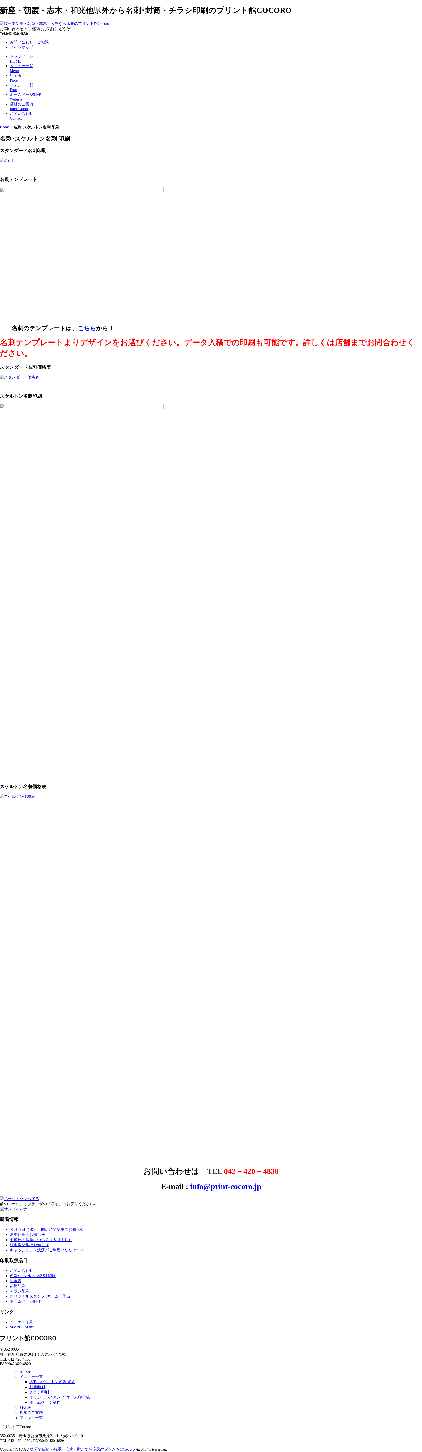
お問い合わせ (21, 1270)
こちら (87, 328)
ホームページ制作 (25, 1301)
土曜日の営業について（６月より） (41, 1240)
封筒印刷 (17, 1286)
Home (5, 127)
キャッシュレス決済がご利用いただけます (47, 1250)
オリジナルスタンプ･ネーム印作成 (40, 1296)
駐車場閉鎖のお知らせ (29, 1245)
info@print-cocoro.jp (225, 1186)
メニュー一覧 (31, 1377)
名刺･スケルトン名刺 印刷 (33, 1276)
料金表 (15, 1281)
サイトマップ (21, 47)
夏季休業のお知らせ (27, 1235)
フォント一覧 (31, 1418)
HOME (25, 1372)
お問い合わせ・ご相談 (29, 42)
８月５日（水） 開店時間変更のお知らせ (47, 1229)
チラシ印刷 (19, 1291)
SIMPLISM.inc (22, 1327)
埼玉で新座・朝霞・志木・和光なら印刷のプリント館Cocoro (82, 1449)
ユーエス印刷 (21, 1322)
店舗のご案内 (31, 1412)
